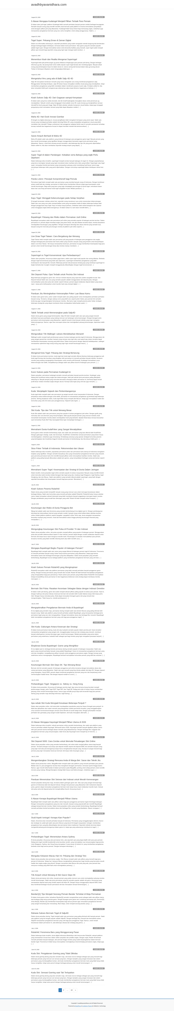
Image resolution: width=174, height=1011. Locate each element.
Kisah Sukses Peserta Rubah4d (45, 489)
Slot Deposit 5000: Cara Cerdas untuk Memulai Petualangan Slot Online (63, 741)
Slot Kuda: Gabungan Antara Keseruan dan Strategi (54, 627)
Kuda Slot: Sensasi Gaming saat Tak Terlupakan (52, 972)
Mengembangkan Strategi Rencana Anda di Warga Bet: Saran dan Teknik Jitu (65, 760)
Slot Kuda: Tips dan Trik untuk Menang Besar (51, 410)
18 (72, 990)
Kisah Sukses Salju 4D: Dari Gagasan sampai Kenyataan (56, 98)
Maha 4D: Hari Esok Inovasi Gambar (47, 117)
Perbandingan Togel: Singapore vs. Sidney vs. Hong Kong (57, 684)
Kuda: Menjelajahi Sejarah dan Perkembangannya (53, 391)
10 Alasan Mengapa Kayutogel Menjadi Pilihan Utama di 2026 (58, 722)
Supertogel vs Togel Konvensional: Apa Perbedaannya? (56, 255)
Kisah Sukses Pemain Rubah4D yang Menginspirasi (54, 567)
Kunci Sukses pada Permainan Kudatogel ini (51, 372)
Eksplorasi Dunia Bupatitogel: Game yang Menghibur (54, 646)
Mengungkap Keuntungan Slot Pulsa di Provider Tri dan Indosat (59, 529)
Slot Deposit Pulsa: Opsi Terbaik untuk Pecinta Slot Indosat (57, 274)
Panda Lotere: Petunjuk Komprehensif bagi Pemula (54, 179)
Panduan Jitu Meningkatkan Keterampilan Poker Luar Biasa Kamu (60, 293)
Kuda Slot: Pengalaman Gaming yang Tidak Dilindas (54, 953)
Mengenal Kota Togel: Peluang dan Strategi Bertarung (55, 353)
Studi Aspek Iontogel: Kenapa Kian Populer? (51, 817)
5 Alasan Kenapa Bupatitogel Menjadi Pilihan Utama (54, 798)
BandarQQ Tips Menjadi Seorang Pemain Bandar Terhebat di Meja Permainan (66, 894)
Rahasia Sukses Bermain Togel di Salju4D (49, 913)
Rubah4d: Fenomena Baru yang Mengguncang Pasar (55, 932)
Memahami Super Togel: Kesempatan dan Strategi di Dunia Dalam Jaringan (65, 470)
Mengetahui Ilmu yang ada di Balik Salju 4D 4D (52, 78)
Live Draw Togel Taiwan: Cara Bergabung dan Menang (55, 236)
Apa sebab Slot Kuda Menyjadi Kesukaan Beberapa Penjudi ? (58, 703)
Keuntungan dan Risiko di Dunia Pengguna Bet (52, 508)
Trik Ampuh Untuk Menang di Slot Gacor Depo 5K (53, 875)
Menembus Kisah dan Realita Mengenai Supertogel (54, 59)
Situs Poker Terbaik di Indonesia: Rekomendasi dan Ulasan (57, 448)
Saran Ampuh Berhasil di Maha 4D (46, 136)
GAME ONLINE (98, 17)
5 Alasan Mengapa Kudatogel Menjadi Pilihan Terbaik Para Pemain (61, 21)
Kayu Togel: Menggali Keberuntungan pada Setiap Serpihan (57, 198)
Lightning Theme (87, 1006)
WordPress (78, 1006)
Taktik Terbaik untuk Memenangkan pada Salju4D (53, 313)
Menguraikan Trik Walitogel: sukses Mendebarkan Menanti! (57, 334)
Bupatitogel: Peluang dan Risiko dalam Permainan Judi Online (58, 217)
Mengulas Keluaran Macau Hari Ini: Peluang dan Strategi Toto (58, 856)
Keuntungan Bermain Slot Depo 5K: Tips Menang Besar (56, 665)
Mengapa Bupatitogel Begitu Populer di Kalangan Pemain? (57, 548)
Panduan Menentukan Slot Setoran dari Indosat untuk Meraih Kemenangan (64, 779)
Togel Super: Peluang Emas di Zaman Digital (51, 40)
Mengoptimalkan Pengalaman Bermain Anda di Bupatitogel (57, 607)
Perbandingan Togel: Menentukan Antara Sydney (53, 837)
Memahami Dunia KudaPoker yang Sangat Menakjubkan (56, 429)
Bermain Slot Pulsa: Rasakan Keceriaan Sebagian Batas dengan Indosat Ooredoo (67, 588)
